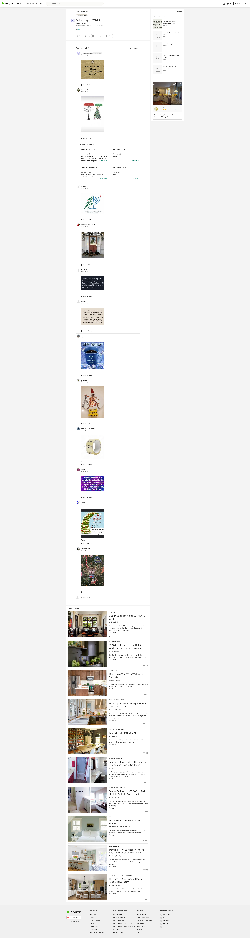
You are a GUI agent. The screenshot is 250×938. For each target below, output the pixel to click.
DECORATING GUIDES (116, 700)
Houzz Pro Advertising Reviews (122, 923)
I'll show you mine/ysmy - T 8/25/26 (171, 33)
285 (146, 870)
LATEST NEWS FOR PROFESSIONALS (120, 875)
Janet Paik (114, 622)
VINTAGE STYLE (114, 641)
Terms (92, 923)
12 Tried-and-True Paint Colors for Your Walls (126, 822)
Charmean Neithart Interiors (120, 827)
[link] (169, 110)
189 (147, 724)
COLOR (111, 817)
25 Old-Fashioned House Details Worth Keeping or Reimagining (125, 646)
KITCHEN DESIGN (114, 846)
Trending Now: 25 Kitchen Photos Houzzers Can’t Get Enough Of (126, 851)
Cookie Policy (94, 926)
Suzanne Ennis (116, 651)
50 (147, 782)
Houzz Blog (166, 914)
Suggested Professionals (144, 920)
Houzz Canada (141, 914)
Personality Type (168, 44)
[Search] (48, 4)
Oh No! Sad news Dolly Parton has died (170, 67)
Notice (98, 920)
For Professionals (118, 914)
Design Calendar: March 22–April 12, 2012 (127, 617)
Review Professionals (143, 917)
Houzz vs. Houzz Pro (119, 917)
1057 (146, 841)
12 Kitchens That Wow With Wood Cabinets (126, 676)
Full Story (112, 633)
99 (147, 694)
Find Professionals (34, 4)
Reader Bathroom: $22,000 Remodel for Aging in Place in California (128, 763)
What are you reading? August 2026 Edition (170, 22)
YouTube (165, 923)
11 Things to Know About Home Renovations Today (125, 880)
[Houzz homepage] (8, 3)
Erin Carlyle (115, 768)
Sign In (139, 932)
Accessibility (140, 923)
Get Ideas (19, 4)
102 (147, 665)
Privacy (92, 920)
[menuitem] (20, 3)
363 (146, 753)
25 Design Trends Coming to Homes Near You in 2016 (128, 705)
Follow (110, 36)
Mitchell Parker (116, 680)
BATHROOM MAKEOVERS (117, 758)
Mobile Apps (93, 929)
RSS (164, 926)
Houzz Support (141, 926)
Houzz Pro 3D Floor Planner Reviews (124, 926)
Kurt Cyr (114, 736)
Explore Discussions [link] (82, 11)
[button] (134, 48)
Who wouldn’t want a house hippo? (171, 56)
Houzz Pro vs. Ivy (118, 920)
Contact (139, 929)
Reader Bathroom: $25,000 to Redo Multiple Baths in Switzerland (127, 793)
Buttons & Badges (118, 932)
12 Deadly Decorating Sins (122, 732)
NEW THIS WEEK (114, 671)
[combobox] (75, 4)
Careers (92, 917)
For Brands (116, 929)
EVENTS (111, 612)
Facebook (166, 920)
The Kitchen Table (82, 15)
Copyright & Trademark (97, 932)
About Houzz (94, 914)
